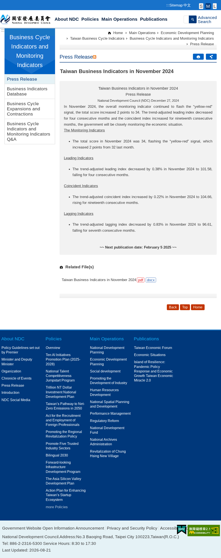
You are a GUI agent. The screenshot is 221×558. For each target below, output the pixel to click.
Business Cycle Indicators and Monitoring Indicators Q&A (28, 131)
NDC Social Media (16, 400)
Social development (105, 371)
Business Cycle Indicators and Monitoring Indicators (172, 38)
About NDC (12, 338)
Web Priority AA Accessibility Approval (204, 530)
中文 (187, 5)
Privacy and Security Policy (132, 528)
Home (117, 33)
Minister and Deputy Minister (17, 361)
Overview (53, 348)
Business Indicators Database (27, 91)
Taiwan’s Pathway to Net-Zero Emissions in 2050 (65, 406)
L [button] (214, 6)
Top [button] (185, 307)
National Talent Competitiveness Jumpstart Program (60, 375)
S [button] (201, 6)
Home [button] (197, 307)
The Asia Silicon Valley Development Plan (63, 481)
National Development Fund (107, 430)
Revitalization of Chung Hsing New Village (108, 453)
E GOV (181, 530)
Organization (11, 371)
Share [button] (211, 57)
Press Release (22, 79)
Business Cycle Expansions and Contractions (23, 108)
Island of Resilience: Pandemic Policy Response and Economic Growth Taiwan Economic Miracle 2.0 (153, 371)
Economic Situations (150, 355)
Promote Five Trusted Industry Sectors (62, 446)
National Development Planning (107, 350)
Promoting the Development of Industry (108, 380)
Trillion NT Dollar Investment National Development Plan (61, 391)
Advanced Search (207, 19)
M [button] (208, 6)
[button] (193, 19)
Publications (146, 338)
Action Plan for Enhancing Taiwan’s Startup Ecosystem (66, 494)
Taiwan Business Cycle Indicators (97, 38)
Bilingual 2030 (57, 455)
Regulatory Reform (104, 421)
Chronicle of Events (17, 378)
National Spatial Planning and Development (109, 404)
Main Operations (142, 33)
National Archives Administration (103, 442)
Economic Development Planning (187, 33)
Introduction (10, 392)
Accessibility (171, 528)
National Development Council (25, 19)
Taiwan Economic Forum (153, 348)
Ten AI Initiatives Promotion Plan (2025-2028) (63, 359)
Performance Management (110, 413)
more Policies (57, 507)
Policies (54, 338)
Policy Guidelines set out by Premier (20, 350)
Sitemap (176, 5)
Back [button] (173, 307)
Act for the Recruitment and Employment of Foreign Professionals (63, 420)
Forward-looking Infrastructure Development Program (63, 466)
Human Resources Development (104, 392)
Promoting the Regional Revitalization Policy (64, 434)
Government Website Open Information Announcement (53, 528)
